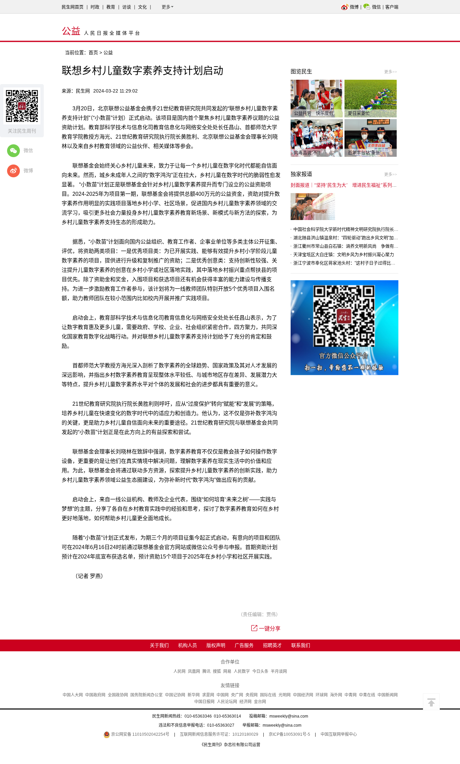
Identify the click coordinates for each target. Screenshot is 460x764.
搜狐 (217, 671)
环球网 (322, 695)
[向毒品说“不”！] (317, 137)
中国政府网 (95, 695)
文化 (142, 6)
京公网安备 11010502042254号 (139, 734)
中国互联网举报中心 (339, 734)
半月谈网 (279, 671)
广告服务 (244, 645)
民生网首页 (73, 6)
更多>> (390, 72)
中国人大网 (73, 695)
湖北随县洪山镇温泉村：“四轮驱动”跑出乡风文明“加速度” (348, 237)
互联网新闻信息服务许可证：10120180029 (219, 734)
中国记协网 (175, 695)
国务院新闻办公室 (146, 695)
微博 (354, 6)
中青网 (350, 695)
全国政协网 (118, 695)
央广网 (237, 695)
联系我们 (300, 645)
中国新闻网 (387, 695)
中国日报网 (204, 701)
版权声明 (215, 645)
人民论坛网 (227, 701)
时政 (95, 6)
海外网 (336, 695)
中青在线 (367, 695)
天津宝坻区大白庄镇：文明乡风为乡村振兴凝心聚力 (343, 254)
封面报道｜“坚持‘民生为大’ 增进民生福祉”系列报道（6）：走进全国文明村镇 (372, 185)
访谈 (126, 6)
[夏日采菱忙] (370, 98)
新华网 (194, 695)
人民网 (179, 671)
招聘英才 (272, 645)
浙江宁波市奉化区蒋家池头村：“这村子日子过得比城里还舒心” (353, 262)
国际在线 (268, 695)
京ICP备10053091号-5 (289, 734)
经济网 (245, 701)
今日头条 (260, 671)
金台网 (260, 701)
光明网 (284, 695)
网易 (227, 671)
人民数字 (242, 671)
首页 (93, 52)
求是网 (208, 695)
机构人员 (187, 645)
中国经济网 (303, 695)
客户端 (391, 6)
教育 (110, 6)
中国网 (223, 695)
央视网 (251, 695)
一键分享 (270, 628)
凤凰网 (194, 671)
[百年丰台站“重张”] (370, 137)
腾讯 (206, 671)
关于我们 (159, 645)
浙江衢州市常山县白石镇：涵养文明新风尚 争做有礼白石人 (352, 246)
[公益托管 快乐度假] (317, 98)
